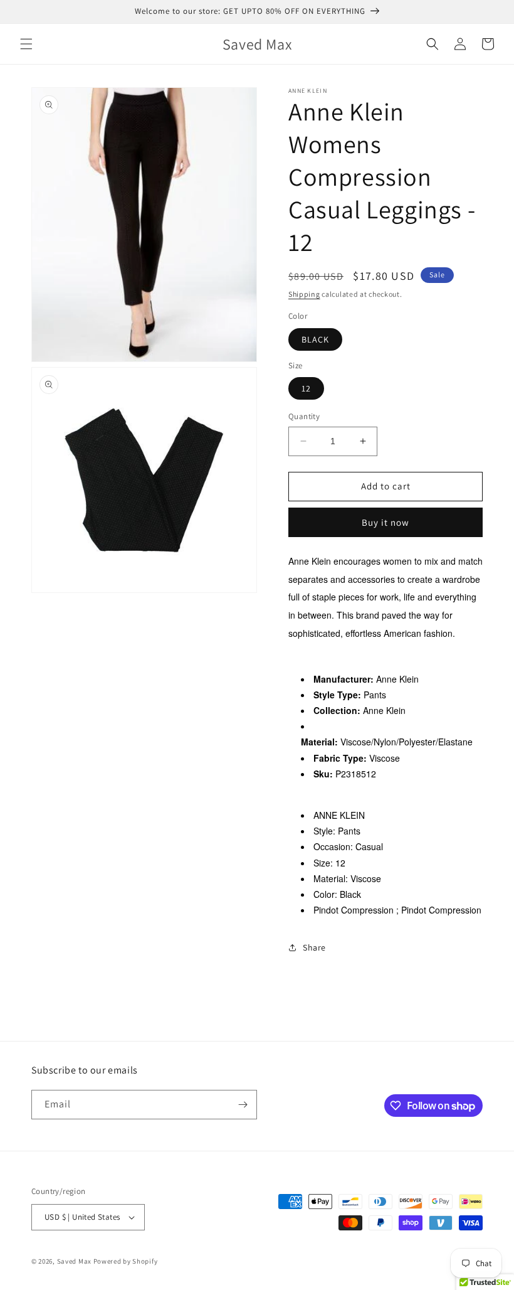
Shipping (304, 294)
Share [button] (314, 947)
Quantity (304, 416)
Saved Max (74, 1261)
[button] (26, 44)
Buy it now (385, 522)
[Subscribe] (242, 1104)
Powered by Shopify (125, 1261)
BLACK (315, 339)
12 (306, 388)
